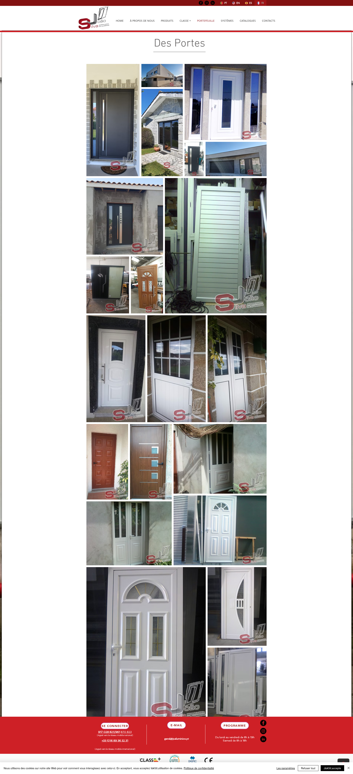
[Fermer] (348, 768)
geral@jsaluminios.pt (176, 738)
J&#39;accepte (332, 768)
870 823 (126, 731)
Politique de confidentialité (199, 768)
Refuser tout (308, 768)
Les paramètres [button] (286, 768)
